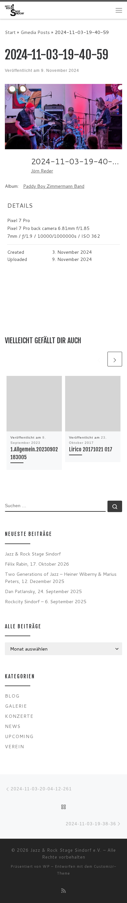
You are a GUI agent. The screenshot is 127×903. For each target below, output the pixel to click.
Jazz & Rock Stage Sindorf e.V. (66, 850)
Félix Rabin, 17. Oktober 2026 (37, 563)
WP (46, 866)
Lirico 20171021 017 (90, 449)
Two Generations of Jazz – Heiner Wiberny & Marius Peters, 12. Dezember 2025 (61, 578)
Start (10, 32)
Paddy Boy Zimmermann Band (53, 186)
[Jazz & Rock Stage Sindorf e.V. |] (14, 10)
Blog (12, 695)
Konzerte (19, 716)
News (13, 726)
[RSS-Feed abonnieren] (63, 890)
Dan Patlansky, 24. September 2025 (43, 591)
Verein (14, 746)
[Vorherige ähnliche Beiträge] (99, 359)
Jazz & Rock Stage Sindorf (33, 553)
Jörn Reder (42, 171)
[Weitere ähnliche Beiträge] (114, 359)
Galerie (16, 705)
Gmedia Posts (35, 32)
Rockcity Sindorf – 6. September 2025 (45, 601)
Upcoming (19, 736)
